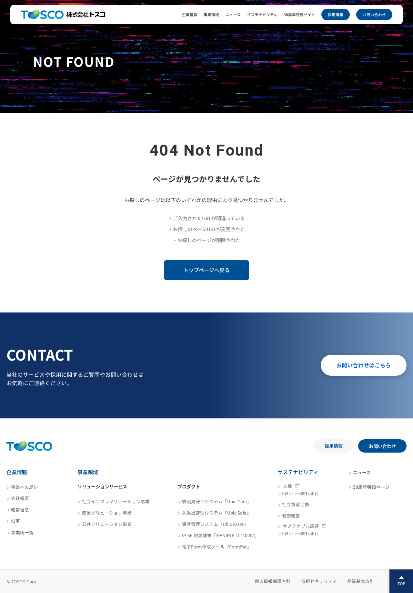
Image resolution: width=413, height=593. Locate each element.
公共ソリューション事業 (107, 524)
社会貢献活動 (295, 504)
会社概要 (20, 498)
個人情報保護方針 (273, 581)
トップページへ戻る (206, 270)
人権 (297, 489)
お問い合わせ (374, 14)
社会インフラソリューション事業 (116, 501)
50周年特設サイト (299, 14)
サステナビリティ (262, 14)
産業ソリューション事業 (107, 512)
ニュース (233, 14)
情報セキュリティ (319, 581)
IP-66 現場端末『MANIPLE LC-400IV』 (220, 535)
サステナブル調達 (298, 529)
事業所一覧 (22, 532)
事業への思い (24, 487)
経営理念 (20, 509)
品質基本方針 (360, 581)
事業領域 (211, 14)
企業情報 (189, 14)
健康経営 (291, 515)
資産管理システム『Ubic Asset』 (215, 524)
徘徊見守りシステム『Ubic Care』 (217, 501)
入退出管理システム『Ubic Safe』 (216, 512)
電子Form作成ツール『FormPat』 (216, 546)
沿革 (15, 520)
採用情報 (335, 14)
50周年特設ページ (371, 487)
